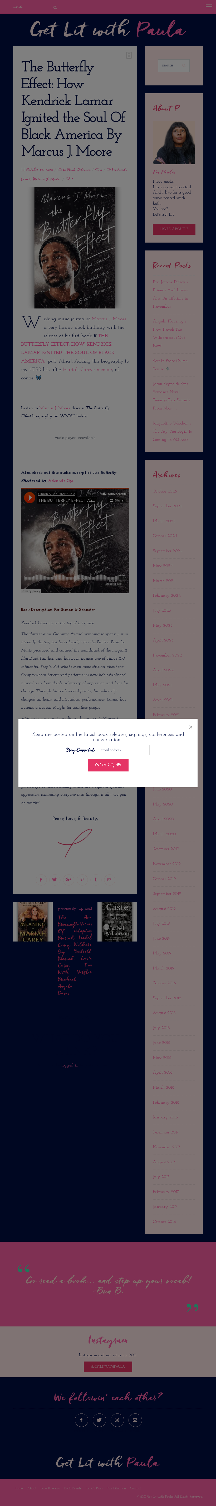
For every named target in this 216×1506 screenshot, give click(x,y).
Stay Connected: (81, 750)
